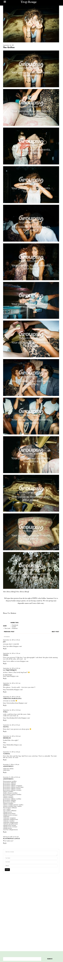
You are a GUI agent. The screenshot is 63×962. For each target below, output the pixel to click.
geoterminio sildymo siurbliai (12, 799)
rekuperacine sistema (9, 825)
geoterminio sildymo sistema (12, 788)
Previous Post (9, 632)
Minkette (13, 613)
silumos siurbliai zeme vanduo (12, 806)
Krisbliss (7, 738)
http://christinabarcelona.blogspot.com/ (15, 703)
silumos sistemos (8, 797)
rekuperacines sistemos (10, 827)
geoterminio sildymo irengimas (12, 786)
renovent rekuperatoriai (10, 830)
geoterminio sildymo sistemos (12, 790)
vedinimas (6, 816)
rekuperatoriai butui (9, 813)
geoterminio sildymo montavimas (13, 787)
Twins (5, 655)
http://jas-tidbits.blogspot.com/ (12, 646)
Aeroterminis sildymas (10, 808)
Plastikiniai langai (11, 838)
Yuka (5, 712)
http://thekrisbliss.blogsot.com (12, 745)
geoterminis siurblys (9, 802)
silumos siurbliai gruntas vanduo (13, 805)
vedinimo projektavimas (10, 824)
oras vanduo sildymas (9, 810)
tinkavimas (6, 770)
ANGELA (6, 685)
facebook (15, 625)
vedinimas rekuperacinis (10, 819)
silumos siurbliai (8, 791)
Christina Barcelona (12, 698)
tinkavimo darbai (8, 769)
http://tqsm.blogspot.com (10, 676)
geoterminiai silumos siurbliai (12, 794)
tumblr (14, 627)
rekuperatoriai (7, 812)
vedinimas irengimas (9, 818)
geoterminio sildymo (9, 784)
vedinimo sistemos (8, 821)
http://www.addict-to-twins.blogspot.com (15, 661)
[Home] (29, 2)
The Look (7, 628)
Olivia (6, 727)
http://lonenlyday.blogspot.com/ (13, 689)
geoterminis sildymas (9, 783)
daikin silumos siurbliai (10, 793)
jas (4, 642)
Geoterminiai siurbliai (10, 781)
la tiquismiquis (10, 670)
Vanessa (6, 754)
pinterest (15, 628)
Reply (5, 649)
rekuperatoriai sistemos (10, 815)
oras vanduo (7, 809)
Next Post (55, 632)
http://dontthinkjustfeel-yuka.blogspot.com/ (16, 718)
